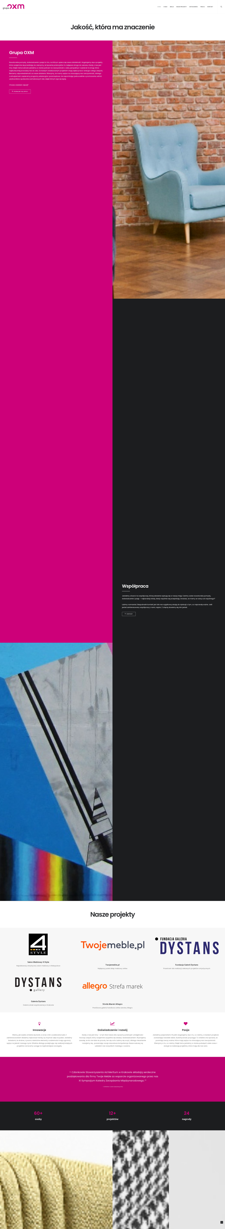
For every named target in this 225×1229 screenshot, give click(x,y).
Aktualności (193, 6)
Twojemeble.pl (112, 965)
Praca (202, 6)
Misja (172, 6)
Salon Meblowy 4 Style (38, 962)
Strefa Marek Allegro (112, 1004)
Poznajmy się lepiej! (21, 91)
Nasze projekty (181, 6)
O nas (165, 6)
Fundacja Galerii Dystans (186, 965)
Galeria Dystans (38, 1001)
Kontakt (210, 6)
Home (159, 6)
